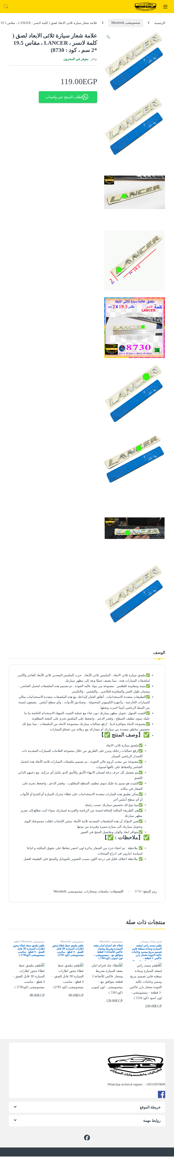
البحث (5, 6)
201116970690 (156, 1084)
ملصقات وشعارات (97, 891)
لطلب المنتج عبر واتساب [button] (64, 97)
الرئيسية (159, 22)
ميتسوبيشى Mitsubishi (125, 22)
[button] (108, 37)
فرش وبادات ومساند (151, 941)
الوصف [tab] (159, 652)
